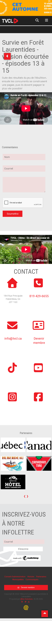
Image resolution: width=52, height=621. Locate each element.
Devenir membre (28, 587)
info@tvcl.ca (13, 338)
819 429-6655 (39, 296)
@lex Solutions (26, 599)
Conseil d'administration (15, 576)
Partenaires (41, 576)
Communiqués (32, 579)
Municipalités (18, 579)
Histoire (31, 576)
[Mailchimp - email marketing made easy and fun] (26, 558)
